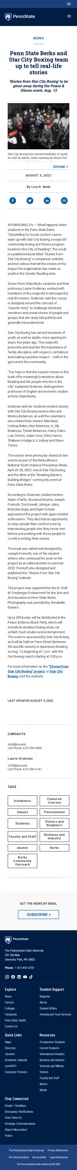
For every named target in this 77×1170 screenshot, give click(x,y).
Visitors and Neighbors (54, 823)
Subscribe (37, 914)
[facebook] (12, 201)
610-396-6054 (32, 748)
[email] (64, 201)
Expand (59, 167)
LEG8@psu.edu (17, 765)
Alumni (22, 848)
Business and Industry (54, 836)
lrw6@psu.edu (17, 744)
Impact (22, 812)
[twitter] (30, 201)
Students (22, 823)
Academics (22, 801)
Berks (38, 38)
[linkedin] (47, 201)
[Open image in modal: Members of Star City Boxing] (38, 126)
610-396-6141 (32, 769)
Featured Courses (54, 800)
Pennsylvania (54, 812)
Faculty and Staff (22, 836)
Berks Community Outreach (22, 860)
